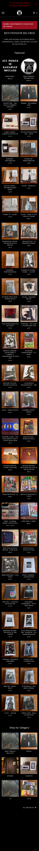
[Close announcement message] (36, 4)
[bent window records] (19, 12)
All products (28, 807)
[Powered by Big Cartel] (19, 836)
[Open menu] (3, 13)
